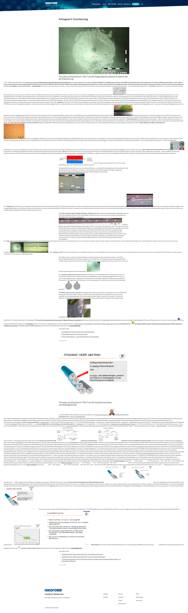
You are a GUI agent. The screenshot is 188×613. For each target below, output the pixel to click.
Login (135, 4)
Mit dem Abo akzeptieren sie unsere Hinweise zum (160, 610)
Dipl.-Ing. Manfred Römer (78, 416)
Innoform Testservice (54, 594)
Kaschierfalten (36, 86)
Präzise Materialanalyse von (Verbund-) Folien (75, 334)
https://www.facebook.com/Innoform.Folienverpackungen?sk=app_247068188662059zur (105, 324)
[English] (142, 4)
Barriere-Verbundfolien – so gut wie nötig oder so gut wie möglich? (80, 336)
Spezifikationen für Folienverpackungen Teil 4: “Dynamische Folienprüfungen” (83, 557)
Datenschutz (178, 610)
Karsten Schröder (78, 82)
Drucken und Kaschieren (32, 82)
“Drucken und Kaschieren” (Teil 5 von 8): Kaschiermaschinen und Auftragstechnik (85, 403)
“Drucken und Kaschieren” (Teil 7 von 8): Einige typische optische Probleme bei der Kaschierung (93, 77)
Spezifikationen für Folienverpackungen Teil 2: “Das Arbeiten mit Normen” (82, 554)
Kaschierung (110, 82)
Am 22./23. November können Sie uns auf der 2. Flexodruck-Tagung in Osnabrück (59, 320)
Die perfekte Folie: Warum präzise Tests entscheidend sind (78, 332)
